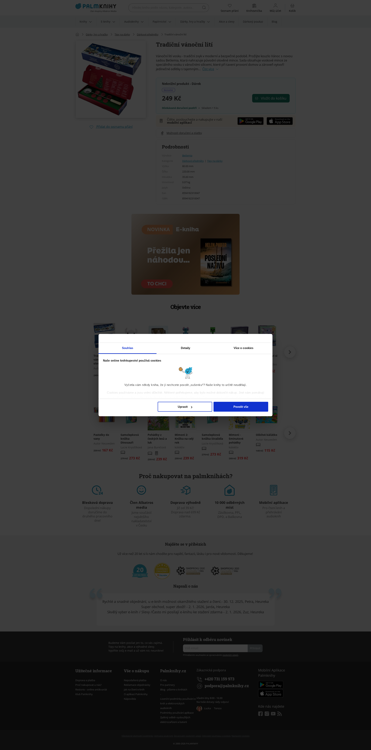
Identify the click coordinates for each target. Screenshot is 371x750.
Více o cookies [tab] (243, 348)
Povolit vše (240, 406)
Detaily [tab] (185, 348)
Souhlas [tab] (127, 348)
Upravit (183, 406)
